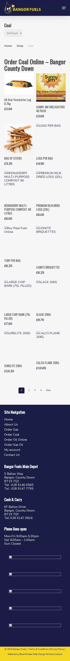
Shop (20, 46)
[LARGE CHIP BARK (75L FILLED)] (19, 294)
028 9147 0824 (21, 518)
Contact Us (12, 455)
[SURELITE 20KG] (19, 346)
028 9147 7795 (22, 489)
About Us (11, 424)
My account (12, 450)
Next (48, 390)
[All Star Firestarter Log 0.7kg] (19, 84)
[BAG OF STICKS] (19, 138)
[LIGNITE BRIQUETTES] (51, 244)
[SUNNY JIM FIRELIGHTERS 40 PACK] (51, 87)
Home (8, 46)
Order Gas (11, 429)
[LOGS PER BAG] (51, 138)
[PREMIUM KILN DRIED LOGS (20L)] (51, 185)
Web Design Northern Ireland (47, 654)
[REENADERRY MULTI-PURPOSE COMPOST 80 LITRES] (19, 185)
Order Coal (11, 434)
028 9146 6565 (22, 485)
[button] (64, 8)
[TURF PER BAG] (19, 240)
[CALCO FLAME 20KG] (51, 344)
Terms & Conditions (39, 649)
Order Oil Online (15, 440)
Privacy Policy (57, 649)
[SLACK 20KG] (51, 294)
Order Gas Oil (13, 445)
